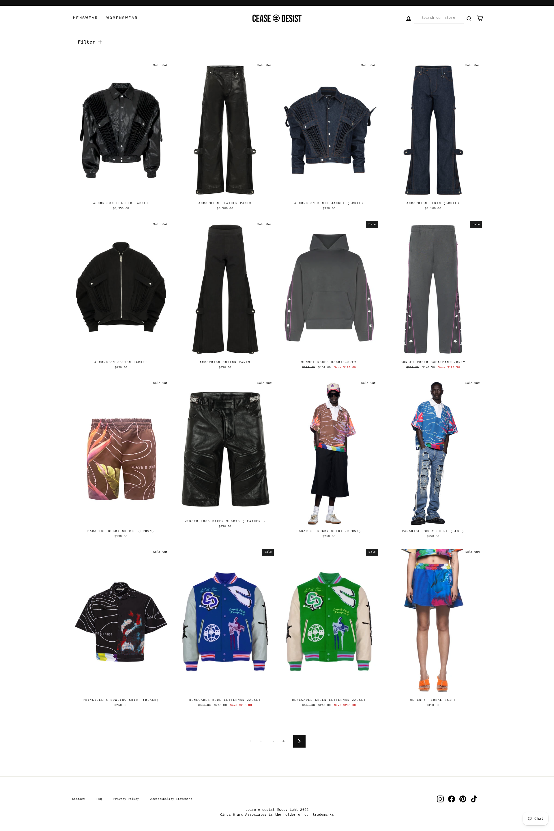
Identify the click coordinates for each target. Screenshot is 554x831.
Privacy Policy (126, 799)
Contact (78, 799)
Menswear (85, 18)
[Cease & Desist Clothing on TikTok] (474, 798)
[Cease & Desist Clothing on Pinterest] (462, 798)
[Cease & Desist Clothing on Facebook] (451, 798)
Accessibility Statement (171, 799)
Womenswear (122, 18)
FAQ (99, 799)
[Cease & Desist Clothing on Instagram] (440, 798)
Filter (88, 42)
